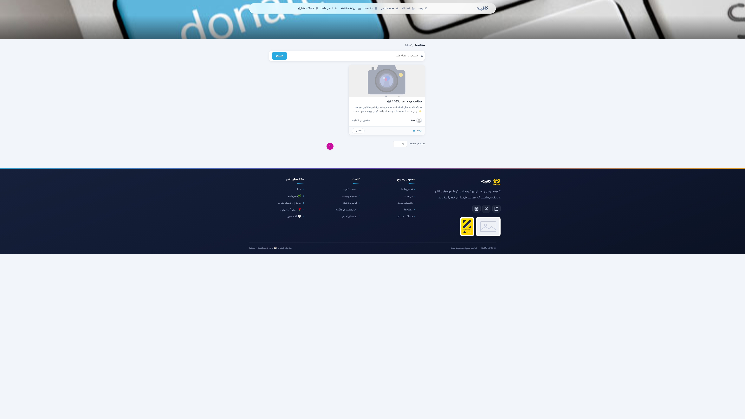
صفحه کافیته (350, 189)
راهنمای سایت (405, 203)
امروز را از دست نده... (289, 203)
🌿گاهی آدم (294, 196)
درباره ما (408, 196)
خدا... (298, 189)
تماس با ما (407, 189)
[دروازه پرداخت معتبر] (467, 226)
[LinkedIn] (496, 209)
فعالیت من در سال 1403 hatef (403, 101)
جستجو (279, 56)
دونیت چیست (349, 196)
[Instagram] (476, 209)
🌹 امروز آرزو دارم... (290, 210)
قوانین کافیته (350, 203)
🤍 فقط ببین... (293, 216)
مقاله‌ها (408, 210)
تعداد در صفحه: (417, 144)
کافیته (482, 8)
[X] (486, 209)
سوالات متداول (405, 216)
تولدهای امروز (349, 216)
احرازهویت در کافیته (346, 210)
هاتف (412, 120)
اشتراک (357, 130)
